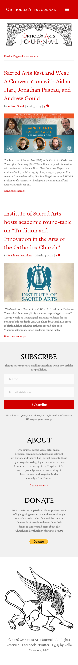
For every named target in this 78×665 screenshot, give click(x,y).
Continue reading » (15, 191)
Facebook (29, 644)
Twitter (43, 644)
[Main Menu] (67, 9)
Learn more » (39, 485)
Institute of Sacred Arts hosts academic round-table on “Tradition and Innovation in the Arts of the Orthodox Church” (38, 230)
